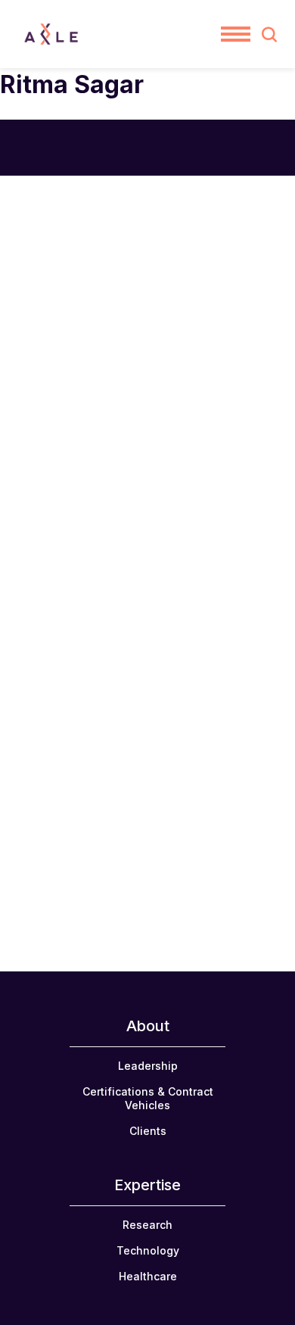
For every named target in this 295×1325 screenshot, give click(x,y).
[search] (269, 34)
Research (147, 1224)
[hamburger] (235, 34)
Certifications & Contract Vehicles (147, 1098)
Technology (147, 1250)
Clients (147, 1130)
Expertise (147, 1185)
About (147, 1026)
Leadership (148, 1065)
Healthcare (148, 1276)
